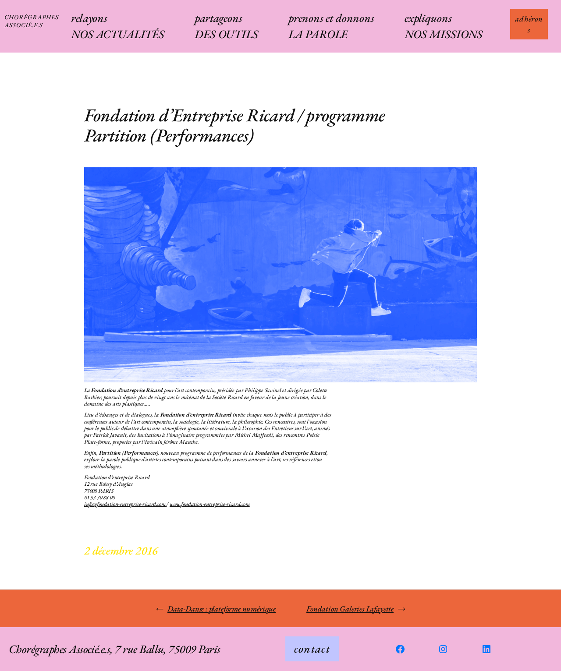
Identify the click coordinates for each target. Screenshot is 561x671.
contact (312, 648)
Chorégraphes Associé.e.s (31, 21)
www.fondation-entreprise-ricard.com (210, 504)
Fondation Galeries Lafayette (350, 609)
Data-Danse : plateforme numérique (221, 609)
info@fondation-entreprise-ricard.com (125, 504)
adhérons (529, 24)
